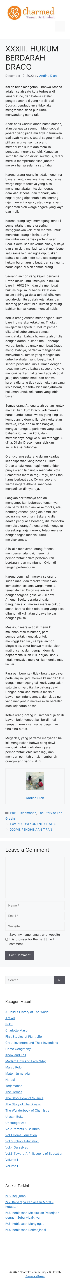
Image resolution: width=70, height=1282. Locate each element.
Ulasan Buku (14, 1116)
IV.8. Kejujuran (15, 1196)
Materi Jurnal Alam (18, 1073)
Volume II (11, 1166)
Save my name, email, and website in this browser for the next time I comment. (36, 939)
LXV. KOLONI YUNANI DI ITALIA (33, 824)
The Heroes (13, 1092)
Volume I (11, 1160)
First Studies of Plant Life (23, 1036)
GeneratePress (35, 1276)
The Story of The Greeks (23, 1104)
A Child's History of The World (27, 1012)
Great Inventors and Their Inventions (31, 1043)
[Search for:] (29, 980)
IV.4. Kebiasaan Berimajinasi (25, 1230)
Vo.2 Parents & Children (22, 1129)
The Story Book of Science (24, 1098)
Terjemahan (27, 813)
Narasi (10, 1079)
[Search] (59, 980)
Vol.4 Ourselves (16, 1147)
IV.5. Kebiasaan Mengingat (24, 1223)
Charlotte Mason (17, 1030)
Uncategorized (16, 1123)
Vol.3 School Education (22, 1141)
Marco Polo (13, 1067)
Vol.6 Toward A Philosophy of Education (34, 1153)
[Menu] (60, 26)
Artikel (10, 1018)
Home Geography (18, 1049)
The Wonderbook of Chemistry (27, 1110)
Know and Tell (15, 1055)
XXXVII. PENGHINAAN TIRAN (31, 829)
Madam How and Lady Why (25, 1061)
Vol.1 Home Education (21, 1135)
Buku (13, 813)
